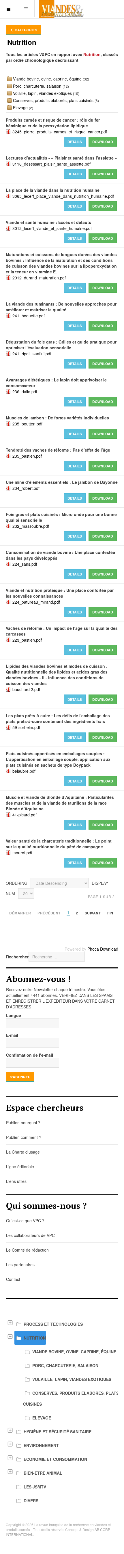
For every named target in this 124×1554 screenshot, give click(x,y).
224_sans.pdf (24, 564)
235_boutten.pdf (27, 424)
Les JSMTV (35, 1487)
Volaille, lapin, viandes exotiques (42, 93)
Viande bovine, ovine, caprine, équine (47, 79)
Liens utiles (16, 1181)
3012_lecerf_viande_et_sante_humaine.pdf (52, 228)
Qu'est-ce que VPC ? (25, 1220)
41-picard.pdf (24, 815)
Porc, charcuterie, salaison (37, 86)
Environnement (41, 1445)
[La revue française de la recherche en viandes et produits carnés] (62, 9)
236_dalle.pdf (24, 391)
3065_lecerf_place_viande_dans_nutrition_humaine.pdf (63, 196)
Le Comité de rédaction (27, 1250)
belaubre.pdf (23, 771)
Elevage (20, 107)
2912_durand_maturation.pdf (39, 278)
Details (74, 141)
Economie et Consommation (55, 1459)
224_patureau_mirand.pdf (36, 602)
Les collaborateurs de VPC (30, 1235)
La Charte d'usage (23, 1152)
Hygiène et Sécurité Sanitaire (57, 1431)
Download (102, 141)
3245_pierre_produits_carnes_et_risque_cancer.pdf (59, 132)
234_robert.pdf (26, 488)
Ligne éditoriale (20, 1166)
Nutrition (35, 1338)
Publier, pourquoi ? (23, 1122)
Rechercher (17, 957)
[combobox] (57, 957)
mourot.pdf (22, 852)
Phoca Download (102, 949)
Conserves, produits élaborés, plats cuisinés (53, 100)
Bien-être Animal (43, 1473)
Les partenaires (20, 1264)
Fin (110, 913)
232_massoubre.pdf (30, 526)
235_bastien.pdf (27, 456)
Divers (31, 1500)
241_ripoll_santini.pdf (31, 353)
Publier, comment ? (23, 1137)
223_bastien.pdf (27, 640)
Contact (13, 1279)
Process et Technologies (53, 1324)
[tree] (62, 1412)
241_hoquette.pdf (28, 316)
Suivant (93, 913)
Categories (25, 29)
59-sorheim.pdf (26, 727)
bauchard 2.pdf (26, 689)
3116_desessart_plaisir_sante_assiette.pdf (51, 164)
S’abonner (20, 1076)
